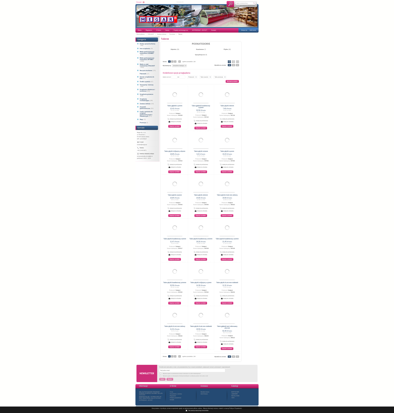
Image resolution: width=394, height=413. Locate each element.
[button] (192, 77)
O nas (171, 392)
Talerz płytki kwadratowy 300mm (174, 282)
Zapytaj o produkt (175, 126)
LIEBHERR (234, 394)
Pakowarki (144, 73)
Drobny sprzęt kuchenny (147, 44)
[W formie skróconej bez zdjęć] (237, 61)
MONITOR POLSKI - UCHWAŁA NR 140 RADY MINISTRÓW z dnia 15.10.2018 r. (150, 397)
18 (229, 65)
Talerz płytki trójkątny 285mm (174, 151)
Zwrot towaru (204, 394)
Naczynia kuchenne (148, 70)
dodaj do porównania (176, 119)
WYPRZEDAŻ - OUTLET (199, 30)
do (178, 77)
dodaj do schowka (176, 121)
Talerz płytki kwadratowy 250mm (227, 239)
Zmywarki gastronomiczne (146, 107)
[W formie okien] (229, 61)
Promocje (144, 122)
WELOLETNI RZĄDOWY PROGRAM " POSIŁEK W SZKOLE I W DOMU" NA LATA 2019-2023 (150, 393)
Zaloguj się (244, 30)
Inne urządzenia (146, 48)
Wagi (143, 119)
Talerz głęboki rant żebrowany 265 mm (227, 327)
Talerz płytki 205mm (201, 151)
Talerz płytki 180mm (227, 106)
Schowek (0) (179, 2)
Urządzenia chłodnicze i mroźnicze (147, 90)
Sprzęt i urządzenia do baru (147, 77)
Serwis (167, 30)
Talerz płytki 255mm (175, 195)
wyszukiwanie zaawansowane (247, 5)
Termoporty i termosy (146, 85)
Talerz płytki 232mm (227, 151)
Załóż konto (253, 30)
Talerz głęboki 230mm (174, 106)
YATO (232, 398)
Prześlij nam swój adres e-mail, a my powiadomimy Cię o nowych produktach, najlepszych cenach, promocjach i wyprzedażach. (194, 367)
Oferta (139, 30)
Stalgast (178, 113)
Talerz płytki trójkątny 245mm (200, 282)
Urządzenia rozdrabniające (146, 99)
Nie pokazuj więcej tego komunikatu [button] (198, 410)
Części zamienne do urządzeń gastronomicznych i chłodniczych (146, 114)
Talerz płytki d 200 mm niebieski (227, 282)
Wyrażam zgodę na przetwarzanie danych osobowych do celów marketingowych (182, 373)
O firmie (158, 30)
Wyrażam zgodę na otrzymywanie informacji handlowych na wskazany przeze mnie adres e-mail (185, 375)
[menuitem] (139, 30)
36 (233, 65)
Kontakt (213, 30)
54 (237, 65)
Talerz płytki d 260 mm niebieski (201, 326)
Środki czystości (146, 81)
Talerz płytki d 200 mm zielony (174, 326)
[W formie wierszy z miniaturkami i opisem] (233, 61)
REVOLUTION (235, 396)
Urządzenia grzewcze (146, 95)
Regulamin (149, 30)
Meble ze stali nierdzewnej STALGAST (147, 65)
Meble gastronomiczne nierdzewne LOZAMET (147, 53)
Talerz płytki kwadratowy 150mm (174, 239)
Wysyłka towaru (205, 392)
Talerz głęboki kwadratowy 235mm (201, 106)
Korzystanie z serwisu (176, 394)
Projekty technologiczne (181, 30)
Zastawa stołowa (147, 103)
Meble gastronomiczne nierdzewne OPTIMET (147, 59)
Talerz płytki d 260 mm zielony (227, 195)
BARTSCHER (235, 392)
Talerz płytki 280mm (201, 195)
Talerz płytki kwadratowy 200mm (200, 239)
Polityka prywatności (175, 398)
